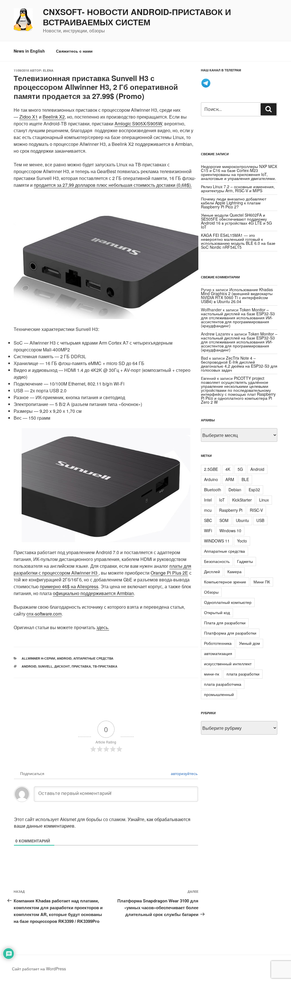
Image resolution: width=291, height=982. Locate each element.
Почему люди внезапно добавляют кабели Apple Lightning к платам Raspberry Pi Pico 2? (233, 203)
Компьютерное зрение (225, 582)
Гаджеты (245, 561)
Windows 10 (230, 530)
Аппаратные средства (93, 658)
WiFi (208, 530)
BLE (245, 479)
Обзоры (211, 592)
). (190, 185)
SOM (223, 520)
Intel (208, 500)
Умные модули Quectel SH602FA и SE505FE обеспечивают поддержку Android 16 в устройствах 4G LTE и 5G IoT (236, 221)
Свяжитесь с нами (74, 51)
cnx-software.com (44, 613)
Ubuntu (242, 520)
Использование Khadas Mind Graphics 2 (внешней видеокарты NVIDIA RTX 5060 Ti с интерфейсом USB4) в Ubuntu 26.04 (237, 295)
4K (227, 469)
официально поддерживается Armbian (93, 593)
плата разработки (242, 674)
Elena (48, 70)
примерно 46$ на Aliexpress (69, 586)
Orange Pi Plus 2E (169, 572)
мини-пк (211, 674)
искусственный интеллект (227, 663)
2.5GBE (211, 469)
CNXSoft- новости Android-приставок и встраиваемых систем (137, 17)
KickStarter (242, 500)
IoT (222, 500)
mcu (208, 510)
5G (240, 469)
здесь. (102, 627)
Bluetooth (212, 489)
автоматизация (218, 653)
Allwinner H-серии (38, 658)
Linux (264, 500)
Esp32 (254, 489)
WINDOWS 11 (217, 541)
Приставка (81, 666)
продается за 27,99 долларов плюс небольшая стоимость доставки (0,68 (110, 185)
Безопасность (217, 561)
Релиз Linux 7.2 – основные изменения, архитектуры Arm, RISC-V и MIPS (238, 188)
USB (260, 520)
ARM (229, 479)
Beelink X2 (54, 116)
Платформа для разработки (230, 633)
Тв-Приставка (105, 666)
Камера (234, 571)
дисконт (62, 666)
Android (64, 658)
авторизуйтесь (184, 773)
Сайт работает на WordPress (39, 968)
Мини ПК (261, 582)
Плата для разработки (225, 622)
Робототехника (218, 643)
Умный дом (249, 643)
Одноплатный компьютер (227, 602)
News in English (29, 51)
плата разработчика (222, 684)
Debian (234, 489)
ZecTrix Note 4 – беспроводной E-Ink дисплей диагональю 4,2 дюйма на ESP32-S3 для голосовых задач (239, 364)
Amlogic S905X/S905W (138, 123)
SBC (208, 520)
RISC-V (256, 510)
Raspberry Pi (230, 510)
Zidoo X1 (28, 116)
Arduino (211, 479)
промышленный (219, 694)
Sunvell (45, 666)
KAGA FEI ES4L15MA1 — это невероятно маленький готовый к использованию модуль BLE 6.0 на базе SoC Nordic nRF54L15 (238, 241)
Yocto (242, 541)
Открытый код (217, 612)
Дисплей (212, 571)
